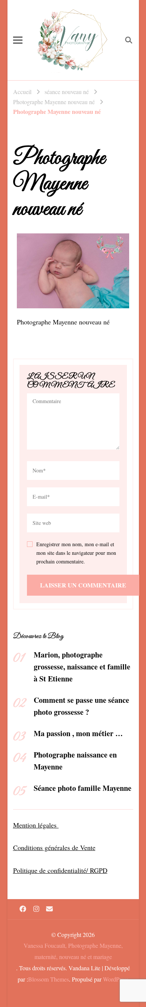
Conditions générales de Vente (54, 847)
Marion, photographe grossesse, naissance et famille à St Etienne (82, 666)
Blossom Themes (48, 979)
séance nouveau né (67, 92)
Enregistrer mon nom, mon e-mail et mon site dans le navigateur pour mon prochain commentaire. (76, 553)
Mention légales (36, 824)
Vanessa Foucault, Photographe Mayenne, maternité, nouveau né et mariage (73, 951)
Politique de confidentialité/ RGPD (60, 870)
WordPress (115, 979)
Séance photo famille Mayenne (82, 788)
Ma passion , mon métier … (78, 733)
